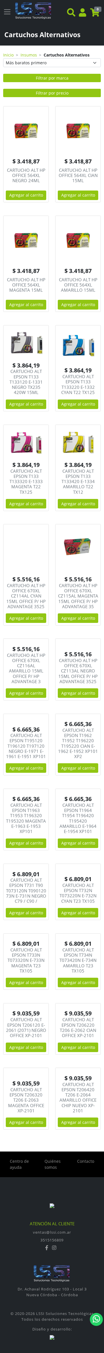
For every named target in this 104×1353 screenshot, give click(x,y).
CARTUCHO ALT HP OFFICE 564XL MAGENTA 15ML (26, 285)
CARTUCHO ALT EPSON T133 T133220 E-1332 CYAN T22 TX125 (78, 384)
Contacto (85, 1161)
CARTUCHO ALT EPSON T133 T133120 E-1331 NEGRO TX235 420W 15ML (26, 382)
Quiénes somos (52, 1164)
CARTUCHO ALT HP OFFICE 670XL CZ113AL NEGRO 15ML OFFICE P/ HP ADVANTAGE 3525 (78, 671)
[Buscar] (71, 13)
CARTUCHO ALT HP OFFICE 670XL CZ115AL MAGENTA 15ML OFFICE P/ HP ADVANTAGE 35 (78, 596)
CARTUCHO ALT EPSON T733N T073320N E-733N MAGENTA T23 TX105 (26, 960)
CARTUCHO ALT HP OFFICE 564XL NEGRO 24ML (26, 175)
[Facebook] (47, 1247)
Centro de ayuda (19, 1164)
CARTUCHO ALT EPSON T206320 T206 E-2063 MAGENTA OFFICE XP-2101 (26, 1100)
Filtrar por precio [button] (52, 93)
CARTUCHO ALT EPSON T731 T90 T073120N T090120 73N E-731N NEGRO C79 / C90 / (26, 890)
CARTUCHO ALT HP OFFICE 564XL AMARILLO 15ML (78, 285)
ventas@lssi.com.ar (52, 1232)
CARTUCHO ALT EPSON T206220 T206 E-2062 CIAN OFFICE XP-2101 (78, 1027)
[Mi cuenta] (82, 13)
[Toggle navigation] (7, 12)
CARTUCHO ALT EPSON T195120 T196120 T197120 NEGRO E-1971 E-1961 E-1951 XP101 (26, 746)
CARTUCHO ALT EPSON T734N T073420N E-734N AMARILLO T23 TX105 (78, 960)
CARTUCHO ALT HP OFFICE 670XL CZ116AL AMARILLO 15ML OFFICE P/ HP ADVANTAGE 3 (26, 668)
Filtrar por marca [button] (52, 78)
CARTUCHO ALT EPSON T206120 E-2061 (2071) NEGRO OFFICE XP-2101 (26, 1027)
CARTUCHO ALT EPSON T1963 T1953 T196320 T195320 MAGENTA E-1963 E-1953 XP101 (26, 818)
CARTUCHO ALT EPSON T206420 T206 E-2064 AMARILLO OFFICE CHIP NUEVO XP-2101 (78, 1097)
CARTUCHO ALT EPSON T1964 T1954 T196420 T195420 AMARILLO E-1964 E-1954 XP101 (78, 818)
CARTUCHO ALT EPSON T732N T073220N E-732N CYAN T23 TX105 (78, 893)
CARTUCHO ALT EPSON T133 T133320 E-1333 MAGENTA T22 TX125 (26, 481)
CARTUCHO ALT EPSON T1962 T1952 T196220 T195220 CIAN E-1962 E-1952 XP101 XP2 (78, 743)
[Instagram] (54, 1247)
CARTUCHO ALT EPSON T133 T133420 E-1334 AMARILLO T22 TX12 (78, 481)
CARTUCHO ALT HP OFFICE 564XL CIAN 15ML (78, 175)
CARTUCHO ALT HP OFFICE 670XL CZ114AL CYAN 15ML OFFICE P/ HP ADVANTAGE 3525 (26, 596)
